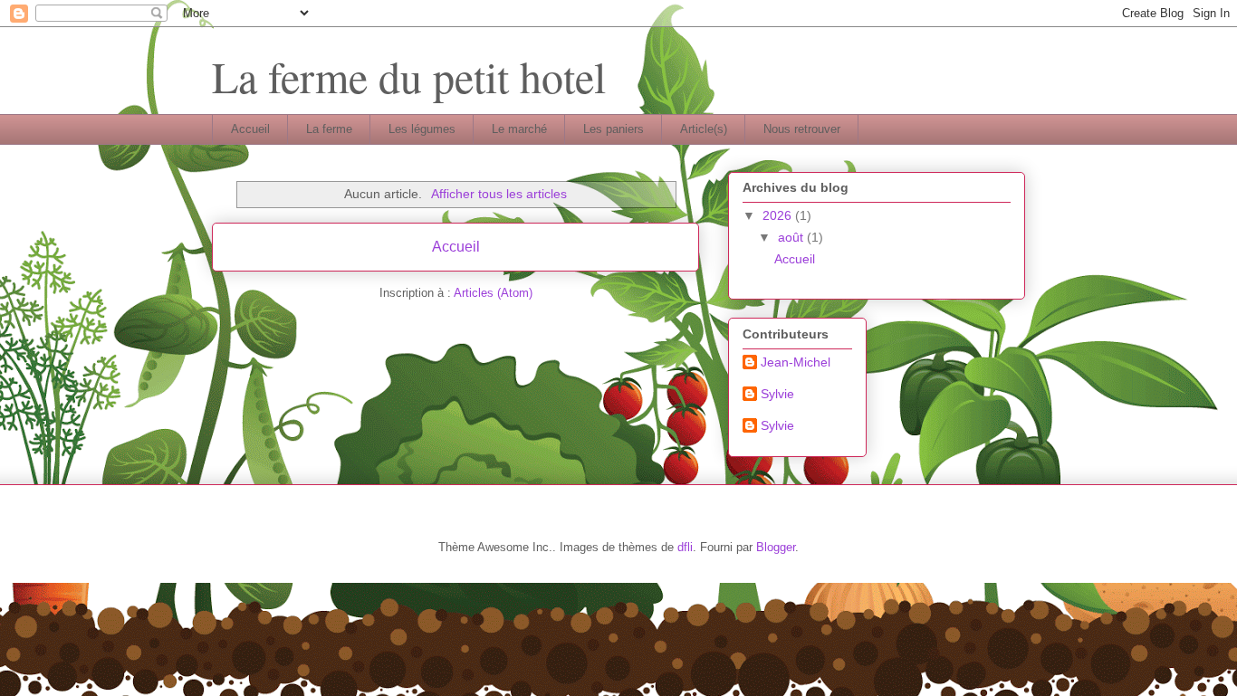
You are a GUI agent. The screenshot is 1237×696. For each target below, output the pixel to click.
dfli (685, 547)
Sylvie (777, 393)
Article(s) (703, 129)
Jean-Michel (795, 362)
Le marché (519, 129)
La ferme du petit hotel (409, 76)
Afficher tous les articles (499, 193)
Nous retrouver (801, 129)
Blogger (775, 547)
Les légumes (421, 129)
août (792, 237)
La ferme (329, 129)
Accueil (250, 129)
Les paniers (613, 129)
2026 (778, 215)
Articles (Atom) (493, 293)
